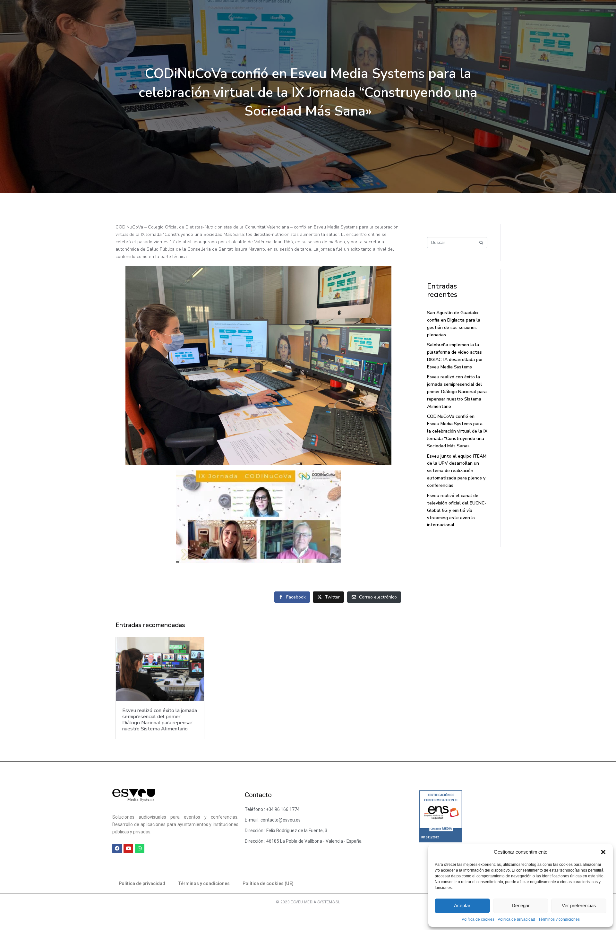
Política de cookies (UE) (268, 883)
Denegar (521, 905)
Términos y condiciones (559, 919)
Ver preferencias (579, 905)
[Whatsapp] (139, 848)
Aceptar (462, 905)
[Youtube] (128, 848)
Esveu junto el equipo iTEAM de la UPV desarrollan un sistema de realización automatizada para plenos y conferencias (456, 471)
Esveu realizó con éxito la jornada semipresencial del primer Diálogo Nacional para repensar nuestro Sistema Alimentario (457, 391)
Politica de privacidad (516, 919)
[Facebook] (117, 848)
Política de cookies (478, 919)
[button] (603, 852)
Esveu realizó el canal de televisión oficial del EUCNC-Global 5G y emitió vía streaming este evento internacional (456, 510)
